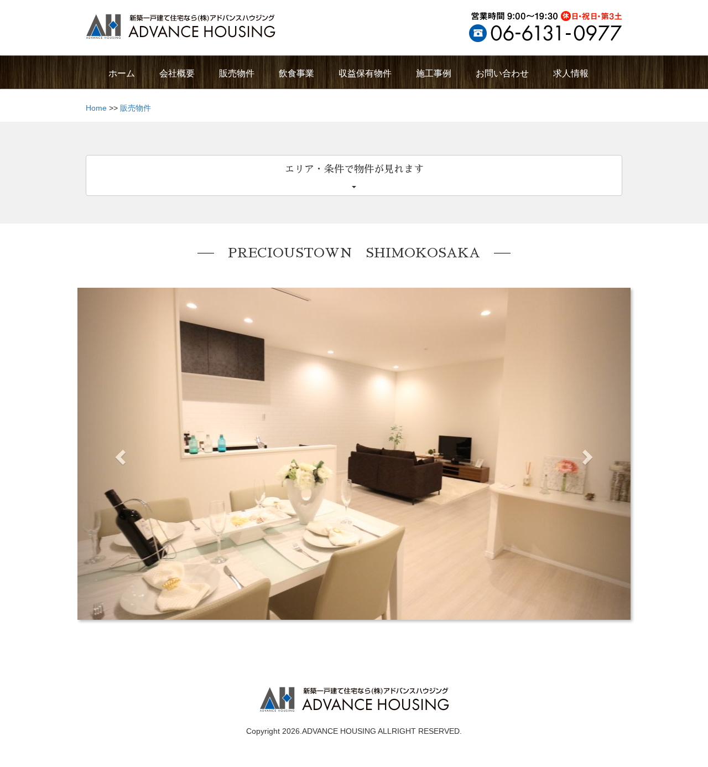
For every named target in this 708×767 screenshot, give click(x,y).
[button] (118, 454)
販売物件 (135, 107)
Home (96, 107)
